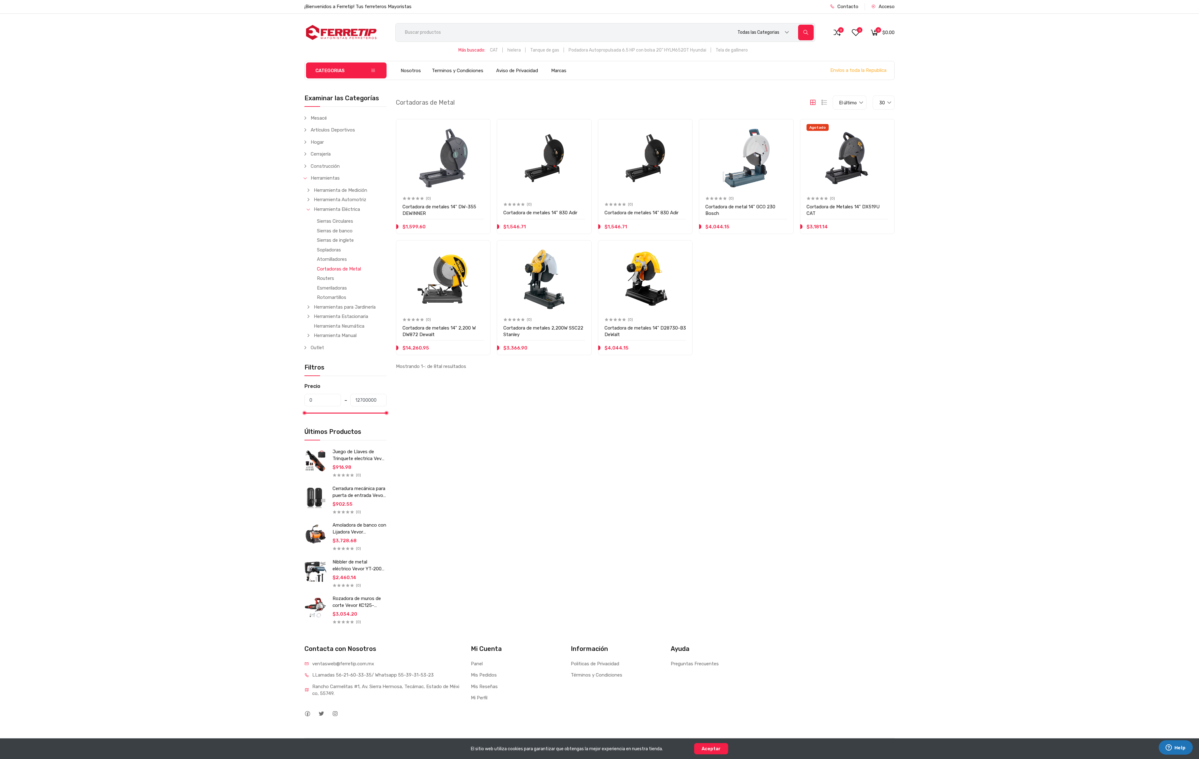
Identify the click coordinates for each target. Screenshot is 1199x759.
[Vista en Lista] (824, 102)
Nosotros (411, 70)
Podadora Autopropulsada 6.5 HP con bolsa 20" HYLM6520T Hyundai (637, 50)
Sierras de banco (335, 231)
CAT (494, 50)
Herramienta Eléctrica (337, 209)
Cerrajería (321, 154)
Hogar (317, 142)
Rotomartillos (331, 297)
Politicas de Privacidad (595, 664)
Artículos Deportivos (333, 130)
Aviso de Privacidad (517, 70)
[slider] (304, 413)
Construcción (325, 166)
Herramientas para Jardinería (345, 307)
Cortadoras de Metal (339, 269)
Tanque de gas (544, 50)
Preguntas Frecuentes (695, 664)
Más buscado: (471, 50)
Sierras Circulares (335, 221)
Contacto (847, 6)
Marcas (558, 70)
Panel (477, 664)
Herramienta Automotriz (340, 199)
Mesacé (319, 118)
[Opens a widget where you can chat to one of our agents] (1175, 748)
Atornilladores (332, 259)
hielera (514, 50)
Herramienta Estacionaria (341, 316)
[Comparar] (478, 142)
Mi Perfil (479, 698)
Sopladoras (329, 250)
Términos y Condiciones (596, 675)
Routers (325, 278)
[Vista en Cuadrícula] (813, 102)
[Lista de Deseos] (478, 129)
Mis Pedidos (484, 675)
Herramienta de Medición (340, 190)
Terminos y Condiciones (457, 70)
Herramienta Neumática (339, 326)
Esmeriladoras (332, 288)
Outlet (317, 347)
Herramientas (325, 178)
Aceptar (711, 749)
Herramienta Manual (335, 335)
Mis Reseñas (484, 686)
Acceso (886, 6)
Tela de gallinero (732, 50)
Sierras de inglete (335, 240)
